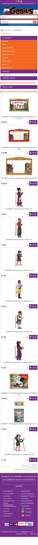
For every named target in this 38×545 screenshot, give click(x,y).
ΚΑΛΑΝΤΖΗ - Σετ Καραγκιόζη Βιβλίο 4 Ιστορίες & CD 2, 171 (19, 424)
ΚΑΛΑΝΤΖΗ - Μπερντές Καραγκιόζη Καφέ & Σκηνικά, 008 (19, 178)
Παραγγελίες (7, 516)
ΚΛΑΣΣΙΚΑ (8, 30)
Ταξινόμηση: (18, 469)
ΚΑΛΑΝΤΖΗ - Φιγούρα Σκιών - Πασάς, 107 (19, 239)
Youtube (28, 515)
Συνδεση (6, 509)
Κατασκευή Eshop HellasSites (26, 534)
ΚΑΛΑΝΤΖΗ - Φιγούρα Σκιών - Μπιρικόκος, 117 (19, 270)
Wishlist (27, 122)
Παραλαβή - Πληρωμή (28, 496)
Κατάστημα (6, 496)
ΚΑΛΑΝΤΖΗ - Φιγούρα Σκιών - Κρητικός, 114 (19, 301)
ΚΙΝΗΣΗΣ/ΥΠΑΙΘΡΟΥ (8, 54)
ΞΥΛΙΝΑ (4, 44)
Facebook (28, 509)
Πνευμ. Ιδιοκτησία (9, 501)
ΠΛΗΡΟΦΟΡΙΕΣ (8, 491)
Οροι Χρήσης (7, 498)
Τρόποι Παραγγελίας (27, 494)
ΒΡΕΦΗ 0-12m (6, 61)
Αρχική (2, 30)
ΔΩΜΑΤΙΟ (5, 58)
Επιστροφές (25, 498)
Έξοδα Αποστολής (27, 501)
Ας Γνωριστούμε (8, 494)
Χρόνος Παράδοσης (27, 503)
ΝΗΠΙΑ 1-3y (5, 64)
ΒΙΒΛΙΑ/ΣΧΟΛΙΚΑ (7, 68)
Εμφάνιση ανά (26, 465)
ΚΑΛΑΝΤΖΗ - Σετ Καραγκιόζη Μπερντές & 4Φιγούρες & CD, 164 (19, 117)
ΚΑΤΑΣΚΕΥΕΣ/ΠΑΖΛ (8, 48)
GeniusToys (19, 10)
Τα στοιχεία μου (8, 513)
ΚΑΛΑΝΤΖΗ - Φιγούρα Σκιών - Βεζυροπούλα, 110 (19, 362)
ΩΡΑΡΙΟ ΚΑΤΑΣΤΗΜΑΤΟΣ (8, 504)
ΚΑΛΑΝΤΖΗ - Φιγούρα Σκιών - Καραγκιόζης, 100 (19, 454)
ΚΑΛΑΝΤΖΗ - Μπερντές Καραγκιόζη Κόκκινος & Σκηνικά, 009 (19, 148)
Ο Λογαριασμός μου (9, 506)
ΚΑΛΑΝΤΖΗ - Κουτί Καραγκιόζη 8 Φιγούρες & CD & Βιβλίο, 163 (19, 394)
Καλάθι (34, 122)
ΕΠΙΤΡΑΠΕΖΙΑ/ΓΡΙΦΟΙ (8, 51)
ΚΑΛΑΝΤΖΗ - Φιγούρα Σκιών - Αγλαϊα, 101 (19, 209)
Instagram (28, 512)
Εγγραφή (6, 511)
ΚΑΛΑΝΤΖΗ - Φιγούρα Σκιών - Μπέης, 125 (19, 332)
